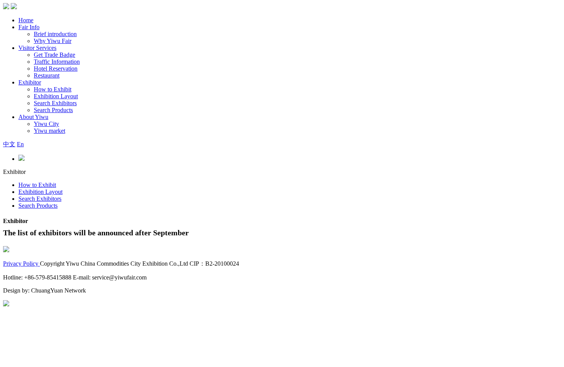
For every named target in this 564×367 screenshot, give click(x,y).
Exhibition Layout (56, 96)
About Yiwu (33, 117)
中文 (9, 144)
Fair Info (29, 27)
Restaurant (46, 75)
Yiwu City (46, 124)
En (20, 144)
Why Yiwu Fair (52, 41)
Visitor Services (37, 48)
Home (25, 20)
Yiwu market (49, 130)
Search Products (53, 110)
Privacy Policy (21, 263)
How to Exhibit (52, 89)
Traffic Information (57, 61)
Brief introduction (55, 34)
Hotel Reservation (56, 68)
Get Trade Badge (54, 54)
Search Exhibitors (55, 103)
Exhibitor (29, 82)
